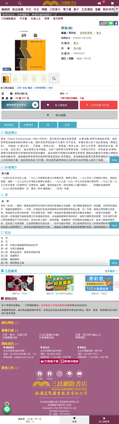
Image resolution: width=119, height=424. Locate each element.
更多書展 (110, 271)
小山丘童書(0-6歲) (49, 334)
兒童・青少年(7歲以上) (88, 334)
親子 (76, 9)
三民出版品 (8, 87)
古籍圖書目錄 (9, 337)
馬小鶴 (77, 48)
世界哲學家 (86, 33)
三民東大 (55, 9)
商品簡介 (9, 124)
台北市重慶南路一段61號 (90, 350)
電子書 (67, 9)
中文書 (23, 18)
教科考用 (108, 9)
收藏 (74, 421)
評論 (105, 23)
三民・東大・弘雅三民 (14, 334)
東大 (76, 43)
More (114, 159)
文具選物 (87, 9)
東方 (98, 33)
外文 (36, 9)
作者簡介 (29, 124)
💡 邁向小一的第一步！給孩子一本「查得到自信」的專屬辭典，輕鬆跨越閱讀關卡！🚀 (26, 14)
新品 (17, 9)
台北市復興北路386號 (13, 350)
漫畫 (98, 9)
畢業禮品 (80, 337)
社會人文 (36, 18)
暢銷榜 (6, 9)
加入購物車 (104, 421)
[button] (116, 284)
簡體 (44, 9)
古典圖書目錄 (46, 337)
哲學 (46, 18)
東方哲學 (58, 18)
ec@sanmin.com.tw (23, 357)
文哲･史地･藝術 (24, 87)
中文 (28, 9)
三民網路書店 (8, 18)
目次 (67, 124)
